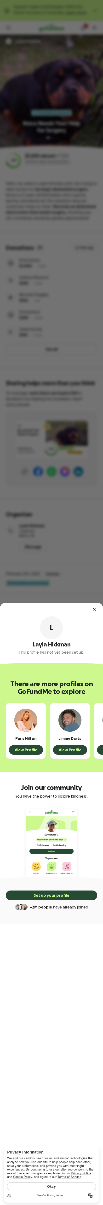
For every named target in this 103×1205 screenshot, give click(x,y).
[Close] (94, 609)
